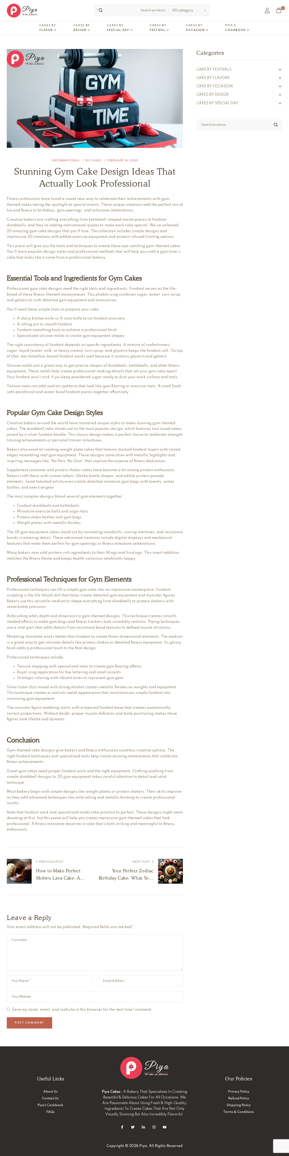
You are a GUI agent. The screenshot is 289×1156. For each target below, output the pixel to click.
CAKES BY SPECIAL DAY (217, 103)
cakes (96, 160)
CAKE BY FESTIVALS (213, 70)
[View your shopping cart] (278, 10)
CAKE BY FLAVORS (213, 78)
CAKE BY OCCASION (214, 86)
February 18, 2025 (122, 160)
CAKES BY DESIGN (212, 95)
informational (65, 160)
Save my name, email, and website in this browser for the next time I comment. (82, 1010)
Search (99, 10)
